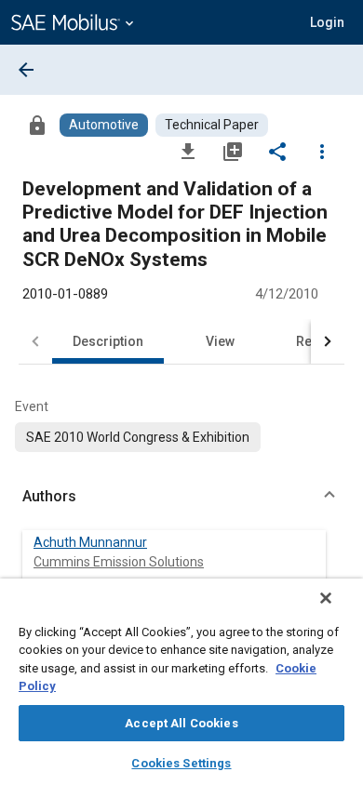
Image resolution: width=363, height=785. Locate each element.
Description (108, 341)
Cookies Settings (181, 763)
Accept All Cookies (181, 723)
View (220, 341)
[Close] (325, 598)
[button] (181, 496)
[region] (181, 682)
